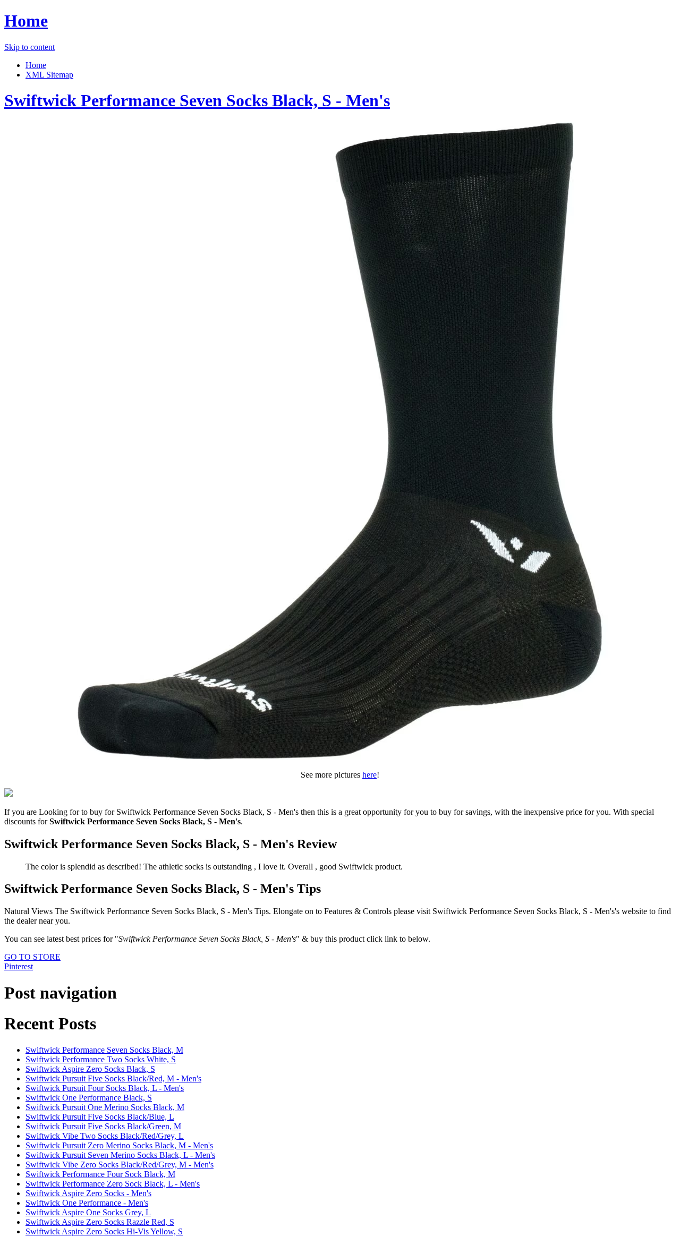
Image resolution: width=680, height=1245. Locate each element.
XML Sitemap (49, 74)
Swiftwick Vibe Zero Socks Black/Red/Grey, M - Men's (120, 1164)
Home (26, 20)
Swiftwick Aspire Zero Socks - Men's (88, 1193)
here (369, 774)
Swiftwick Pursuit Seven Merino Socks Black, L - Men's (120, 1154)
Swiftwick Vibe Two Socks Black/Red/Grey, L (105, 1135)
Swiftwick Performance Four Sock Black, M (100, 1174)
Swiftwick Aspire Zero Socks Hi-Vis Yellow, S (104, 1231)
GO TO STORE (32, 956)
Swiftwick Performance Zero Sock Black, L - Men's (113, 1183)
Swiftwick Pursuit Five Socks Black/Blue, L (100, 1116)
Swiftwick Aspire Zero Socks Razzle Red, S (100, 1221)
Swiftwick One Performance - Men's (87, 1202)
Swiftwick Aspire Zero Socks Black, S (90, 1068)
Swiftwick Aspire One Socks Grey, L (88, 1212)
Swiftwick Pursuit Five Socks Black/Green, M (103, 1126)
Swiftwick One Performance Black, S (89, 1097)
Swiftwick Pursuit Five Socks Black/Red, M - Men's (113, 1078)
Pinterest (18, 966)
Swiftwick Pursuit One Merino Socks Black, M (105, 1107)
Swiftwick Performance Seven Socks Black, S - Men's (197, 100)
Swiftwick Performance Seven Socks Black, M (104, 1049)
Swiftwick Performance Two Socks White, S (101, 1059)
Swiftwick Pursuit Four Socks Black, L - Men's (105, 1088)
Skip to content (29, 47)
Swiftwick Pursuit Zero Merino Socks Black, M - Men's (119, 1145)
